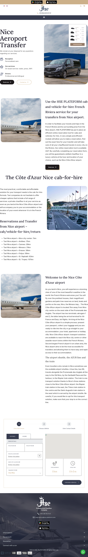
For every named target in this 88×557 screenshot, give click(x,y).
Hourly (25, 436)
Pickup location (12, 453)
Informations (7, 533)
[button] (44, 17)
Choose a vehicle (71, 482)
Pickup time (29, 445)
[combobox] (25, 474)
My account (7, 537)
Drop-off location (13, 462)
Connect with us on (10, 545)
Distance (12, 436)
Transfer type (12, 470)
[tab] (13, 436)
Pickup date (11, 445)
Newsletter (7, 541)
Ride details (12, 441)
